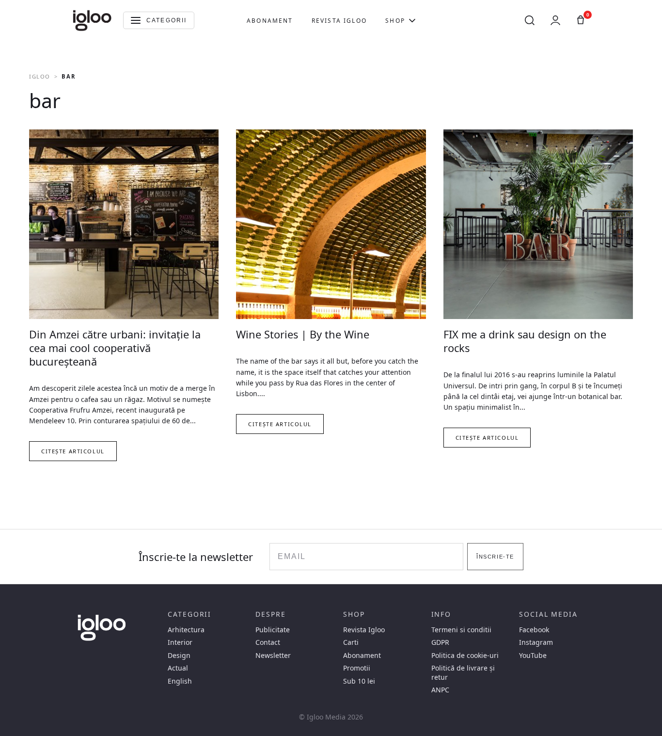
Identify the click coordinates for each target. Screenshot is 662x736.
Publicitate (272, 629)
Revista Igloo (339, 20)
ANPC (440, 690)
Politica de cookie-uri (465, 655)
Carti (351, 642)
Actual (178, 668)
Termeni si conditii (461, 629)
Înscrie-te (495, 557)
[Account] (555, 20)
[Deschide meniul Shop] (412, 20)
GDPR (440, 642)
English (180, 681)
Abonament (270, 20)
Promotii (356, 668)
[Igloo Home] (92, 20)
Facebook (534, 629)
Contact (267, 642)
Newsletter (273, 655)
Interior (180, 642)
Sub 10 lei (359, 681)
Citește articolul (73, 451)
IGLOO (39, 76)
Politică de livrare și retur (463, 672)
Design (179, 655)
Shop (395, 20)
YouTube (533, 655)
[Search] (529, 20)
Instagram (536, 642)
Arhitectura (186, 629)
